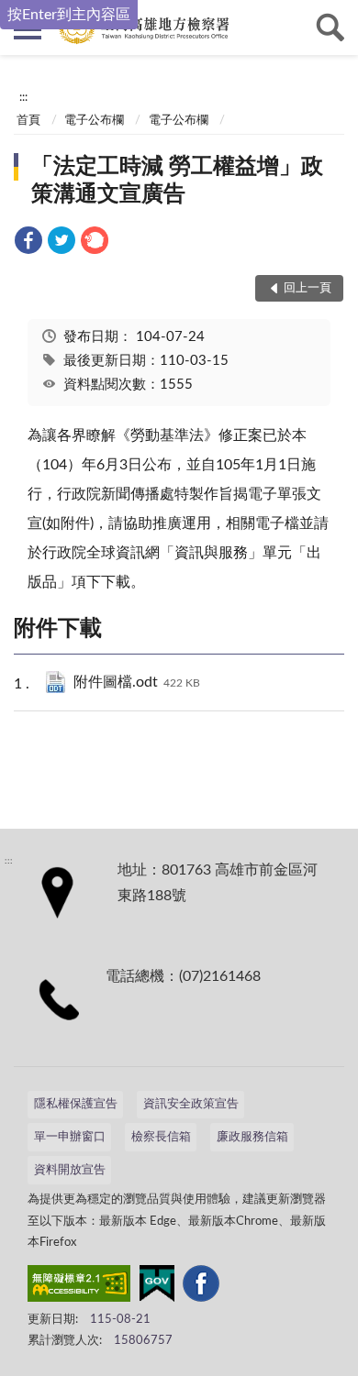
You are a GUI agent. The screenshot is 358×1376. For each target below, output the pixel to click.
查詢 (330, 27)
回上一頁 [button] (307, 288)
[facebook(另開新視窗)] (201, 1287)
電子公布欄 (94, 121)
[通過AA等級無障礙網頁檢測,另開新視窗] (79, 1287)
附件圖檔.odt (136, 682)
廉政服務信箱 (252, 1137)
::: (23, 97)
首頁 (28, 121)
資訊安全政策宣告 (191, 1104)
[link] (28, 243)
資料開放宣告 (70, 1170)
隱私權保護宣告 (75, 1104)
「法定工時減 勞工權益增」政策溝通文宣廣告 (177, 180)
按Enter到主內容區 (68, 14)
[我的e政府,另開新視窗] (157, 1287)
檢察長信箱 (161, 1137)
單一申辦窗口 (70, 1137)
